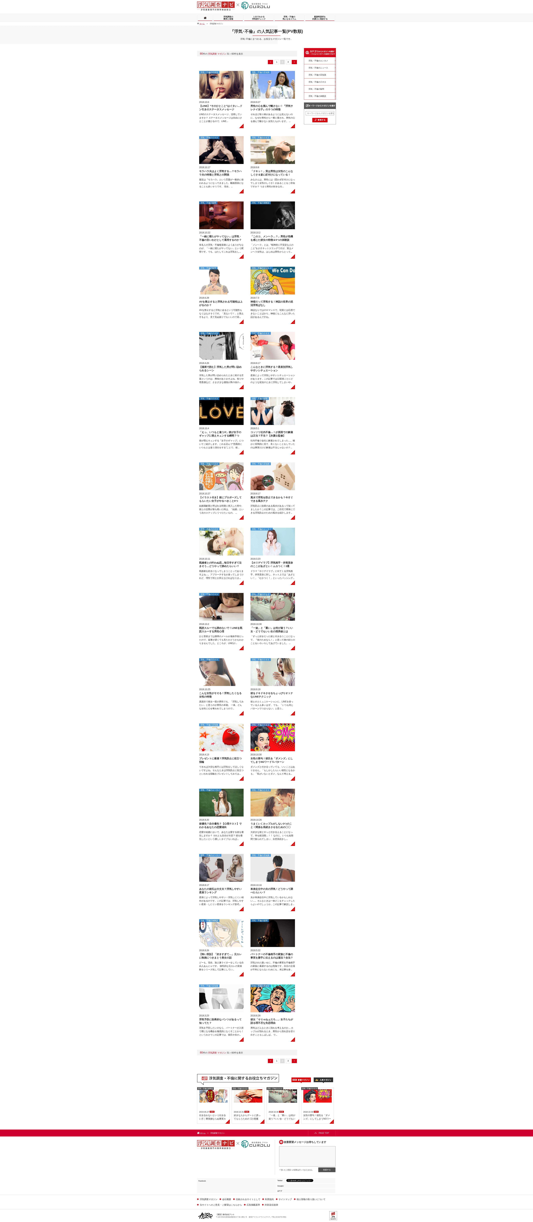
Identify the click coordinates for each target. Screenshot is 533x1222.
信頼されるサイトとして (248, 1199)
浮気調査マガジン (209, 1199)
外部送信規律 (271, 1205)
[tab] (302, 1080)
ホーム (203, 1133)
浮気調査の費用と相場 (228, 18)
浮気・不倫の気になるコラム (289, 18)
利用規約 (269, 1199)
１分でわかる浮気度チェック (259, 18)
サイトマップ (285, 1199)
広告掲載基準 (253, 1205)
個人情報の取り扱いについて (311, 1199)
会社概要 (226, 1199)
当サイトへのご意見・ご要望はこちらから (221, 1205)
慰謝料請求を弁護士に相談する (320, 18)
